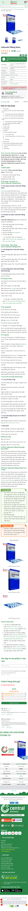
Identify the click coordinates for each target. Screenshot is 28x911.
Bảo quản (7, 139)
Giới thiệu (3, 840)
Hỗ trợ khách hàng (8, 837)
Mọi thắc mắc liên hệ (8, 872)
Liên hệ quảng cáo (5, 851)
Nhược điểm (6, 148)
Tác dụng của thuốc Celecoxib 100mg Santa (14, 114)
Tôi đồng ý (12, 802)
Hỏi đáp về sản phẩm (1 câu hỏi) (13, 659)
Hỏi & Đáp (16, 101)
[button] (12, 790)
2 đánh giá (18, 51)
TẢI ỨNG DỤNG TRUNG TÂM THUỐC (10, 887)
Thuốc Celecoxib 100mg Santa (10, 153)
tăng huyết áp (22, 344)
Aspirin (15, 355)
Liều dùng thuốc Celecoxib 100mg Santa (13, 121)
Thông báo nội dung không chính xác (10, 848)
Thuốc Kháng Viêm (14, 83)
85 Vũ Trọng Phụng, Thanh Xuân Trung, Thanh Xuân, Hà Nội (15, 882)
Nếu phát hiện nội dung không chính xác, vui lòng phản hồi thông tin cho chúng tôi (14, 88)
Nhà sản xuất (6, 141)
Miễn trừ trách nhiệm (6, 846)
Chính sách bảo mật (13, 800)
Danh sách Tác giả (5, 867)
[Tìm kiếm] (25, 6)
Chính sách (5, 855)
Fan (7, 826)
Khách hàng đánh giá (10, 681)
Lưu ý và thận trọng (9, 134)
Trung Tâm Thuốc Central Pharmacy (17, 898)
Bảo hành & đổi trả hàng (7, 863)
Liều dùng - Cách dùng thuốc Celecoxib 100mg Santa (12, 118)
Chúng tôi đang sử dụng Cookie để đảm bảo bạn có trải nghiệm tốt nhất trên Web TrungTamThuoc (13, 799)
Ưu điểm (5, 146)
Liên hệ (3, 842)
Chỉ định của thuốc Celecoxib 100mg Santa (14, 115)
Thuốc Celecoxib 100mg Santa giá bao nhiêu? (13, 143)
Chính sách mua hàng (6, 860)
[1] (20, 502)
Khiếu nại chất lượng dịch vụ (8, 849)
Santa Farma (13, 63)
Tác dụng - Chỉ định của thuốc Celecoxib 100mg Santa (13, 111)
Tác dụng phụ (6, 128)
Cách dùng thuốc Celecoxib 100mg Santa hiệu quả (11, 124)
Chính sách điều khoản (6, 858)
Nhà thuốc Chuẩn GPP (6, 844)
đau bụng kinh (16, 232)
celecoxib (21, 778)
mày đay (13, 288)
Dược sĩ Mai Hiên (10, 92)
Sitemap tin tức (10, 869)
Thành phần (6, 108)
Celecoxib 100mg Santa (21, 764)
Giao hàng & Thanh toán (7, 865)
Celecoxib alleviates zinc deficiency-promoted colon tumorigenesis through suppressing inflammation (15, 636)
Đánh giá (26, 101)
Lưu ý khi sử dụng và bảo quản (10, 132)
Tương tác (5, 130)
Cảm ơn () (9, 714)
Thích (3, 674)
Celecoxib (12, 77)
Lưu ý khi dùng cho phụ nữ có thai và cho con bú (14, 137)
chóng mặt (9, 320)
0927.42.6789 (11, 878)
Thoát (17, 802)
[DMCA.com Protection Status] (11, 906)
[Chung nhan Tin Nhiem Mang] (17, 906)
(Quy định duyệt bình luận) (9, 685)
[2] (12, 512)
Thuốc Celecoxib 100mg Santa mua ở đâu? (13, 145)
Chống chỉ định (6, 127)
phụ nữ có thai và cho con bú (11, 423)
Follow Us (4, 830)
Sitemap (3, 869)
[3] (18, 534)
